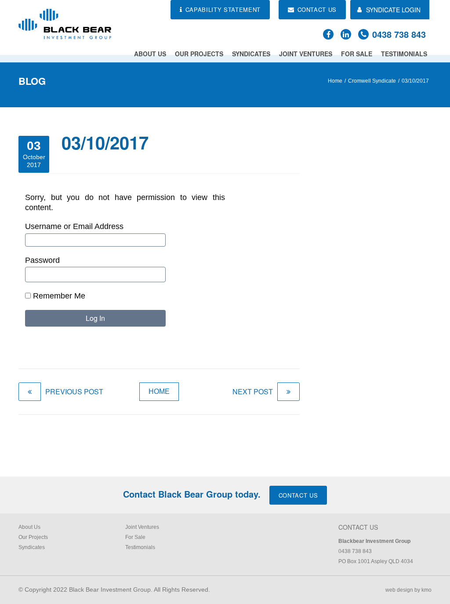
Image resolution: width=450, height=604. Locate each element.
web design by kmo (408, 590)
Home (335, 81)
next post (252, 391)
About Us (150, 53)
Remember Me (58, 295)
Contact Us (298, 495)
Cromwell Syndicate (372, 81)
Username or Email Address (74, 226)
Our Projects (199, 53)
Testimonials (404, 53)
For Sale (356, 53)
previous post (74, 391)
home (159, 391)
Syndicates (251, 53)
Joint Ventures (305, 53)
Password (42, 260)
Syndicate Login (393, 9)
